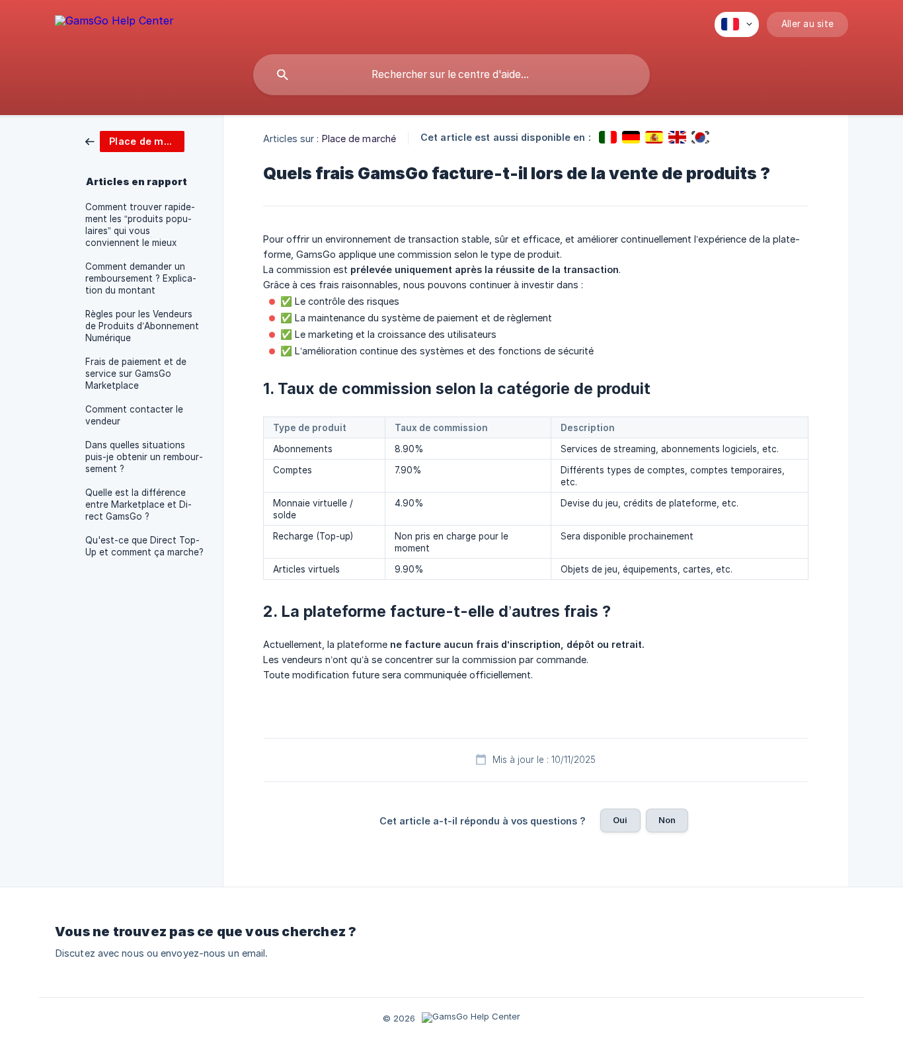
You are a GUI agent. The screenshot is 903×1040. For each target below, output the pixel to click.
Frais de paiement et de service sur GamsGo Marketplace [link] (135, 373)
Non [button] (667, 820)
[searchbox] (451, 74)
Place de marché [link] (359, 138)
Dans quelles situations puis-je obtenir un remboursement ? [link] (144, 457)
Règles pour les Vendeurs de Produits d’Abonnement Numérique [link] (142, 326)
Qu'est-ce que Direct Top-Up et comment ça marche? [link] (144, 546)
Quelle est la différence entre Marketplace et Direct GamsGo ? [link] (138, 504)
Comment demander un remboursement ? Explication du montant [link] (140, 278)
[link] (134, 140)
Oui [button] (620, 820)
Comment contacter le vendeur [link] (134, 415)
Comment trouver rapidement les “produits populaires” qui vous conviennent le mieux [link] (140, 225)
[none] (114, 23)
